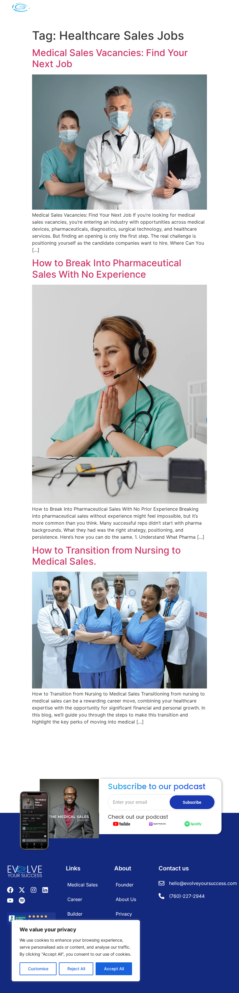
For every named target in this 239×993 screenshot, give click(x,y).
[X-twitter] (22, 890)
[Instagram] (33, 890)
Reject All (76, 968)
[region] (76, 950)
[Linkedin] (45, 890)
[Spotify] (22, 900)
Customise (38, 968)
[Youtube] (10, 900)
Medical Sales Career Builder (82, 899)
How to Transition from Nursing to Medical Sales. (106, 556)
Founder (124, 885)
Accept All (114, 968)
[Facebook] (10, 890)
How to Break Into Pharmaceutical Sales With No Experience (106, 268)
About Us (126, 899)
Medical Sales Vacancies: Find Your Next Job (110, 58)
